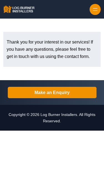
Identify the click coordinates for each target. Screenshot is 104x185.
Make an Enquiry (52, 92)
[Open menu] (95, 9)
